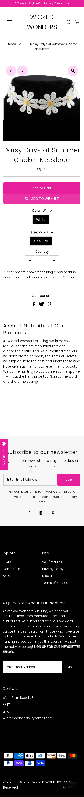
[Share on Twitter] (41, 305)
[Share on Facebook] (34, 305)
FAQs (6, 576)
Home (11, 44)
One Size (41, 241)
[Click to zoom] (73, 71)
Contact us (41, 296)
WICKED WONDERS (46, 782)
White (41, 219)
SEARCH (9, 562)
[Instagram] (41, 513)
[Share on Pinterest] (49, 305)
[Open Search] (68, 22)
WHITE (23, 44)
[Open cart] (77, 22)
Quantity (42, 251)
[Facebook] (29, 513)
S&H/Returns (52, 562)
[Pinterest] (53, 513)
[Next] (22, 71)
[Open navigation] (12, 22)
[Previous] (11, 71)
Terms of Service (55, 583)
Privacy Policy (52, 569)
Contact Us (12, 569)
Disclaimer (50, 576)
